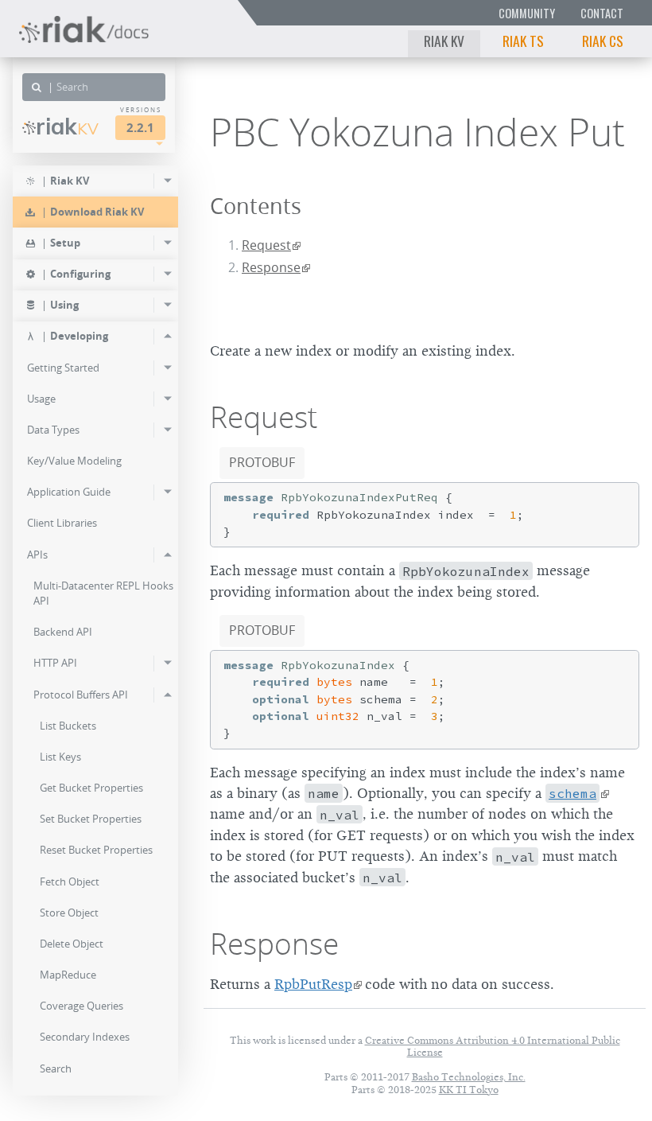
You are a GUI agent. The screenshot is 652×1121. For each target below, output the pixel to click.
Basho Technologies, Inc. (469, 1077)
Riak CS (602, 40)
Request (266, 245)
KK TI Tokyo (469, 1090)
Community (527, 13)
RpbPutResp (313, 984)
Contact (601, 13)
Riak (67, 126)
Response (271, 267)
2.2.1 (140, 127)
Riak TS (523, 40)
